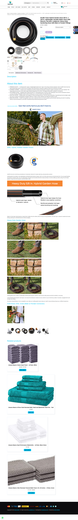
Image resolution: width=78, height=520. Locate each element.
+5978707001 (55, 3)
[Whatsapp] (2, 518)
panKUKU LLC (32, 509)
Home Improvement (60, 37)
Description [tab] (11, 72)
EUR (75, 32)
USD (75, 29)
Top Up (12, 7)
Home (9, 7)
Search (47, 3)
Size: (41, 27)
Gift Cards (18, 7)
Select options (22, 370)
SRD (75, 27)
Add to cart (48, 32)
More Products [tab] (37, 72)
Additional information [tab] (21, 72)
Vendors (38, 7)
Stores (33, 7)
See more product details (12, 106)
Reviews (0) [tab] (30, 72)
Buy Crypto (24, 7)
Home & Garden (13, 13)
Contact (48, 7)
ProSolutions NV (44, 509)
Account (43, 7)
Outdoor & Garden (21, 13)
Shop (29, 7)
